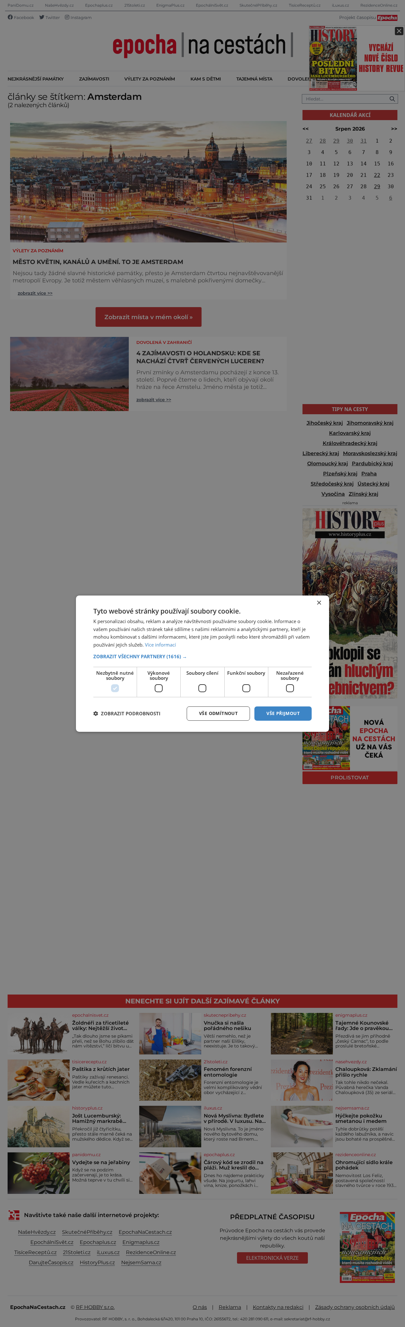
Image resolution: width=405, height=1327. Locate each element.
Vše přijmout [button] (283, 713)
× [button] (318, 602)
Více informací (160, 644)
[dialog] (202, 663)
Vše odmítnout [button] (218, 713)
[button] (202, 656)
